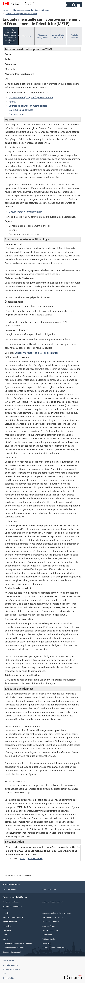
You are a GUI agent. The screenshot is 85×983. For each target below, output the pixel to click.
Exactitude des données (21, 109)
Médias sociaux (8, 961)
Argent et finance (48, 926)
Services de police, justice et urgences (56, 913)
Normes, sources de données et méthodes (31, 10)
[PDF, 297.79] (35, 858)
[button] (74, 5)
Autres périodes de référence (58, 36)
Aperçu (12, 101)
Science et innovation (50, 930)
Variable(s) (26, 36)
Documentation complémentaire (25, 211)
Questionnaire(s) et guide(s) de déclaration (31, 97)
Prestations (7, 930)
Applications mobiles (10, 965)
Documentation (17, 113)
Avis (4, 974)
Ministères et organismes (12, 906)
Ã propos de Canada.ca (11, 969)
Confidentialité (8, 978)
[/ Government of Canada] (18, 4)
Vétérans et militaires (50, 939)
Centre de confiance (49, 889)
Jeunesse (45, 943)
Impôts (5, 939)
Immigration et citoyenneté (13, 917)
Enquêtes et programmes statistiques (21, 13)
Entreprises (7, 926)
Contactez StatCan (9, 889)
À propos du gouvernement (52, 902)
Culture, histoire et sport (12, 952)
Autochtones (47, 935)
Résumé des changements (42, 36)
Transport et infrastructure (52, 917)
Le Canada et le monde (51, 922)
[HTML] (22, 858)
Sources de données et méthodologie (28, 105)
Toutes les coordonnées (11, 902)
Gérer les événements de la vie (53, 948)
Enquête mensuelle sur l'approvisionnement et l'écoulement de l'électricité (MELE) (11, 36)
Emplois (6, 913)
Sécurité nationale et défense (13, 948)
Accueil (6, 10)
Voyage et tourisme (10, 922)
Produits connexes (74, 36)
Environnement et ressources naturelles (17, 943)
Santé (5, 935)
